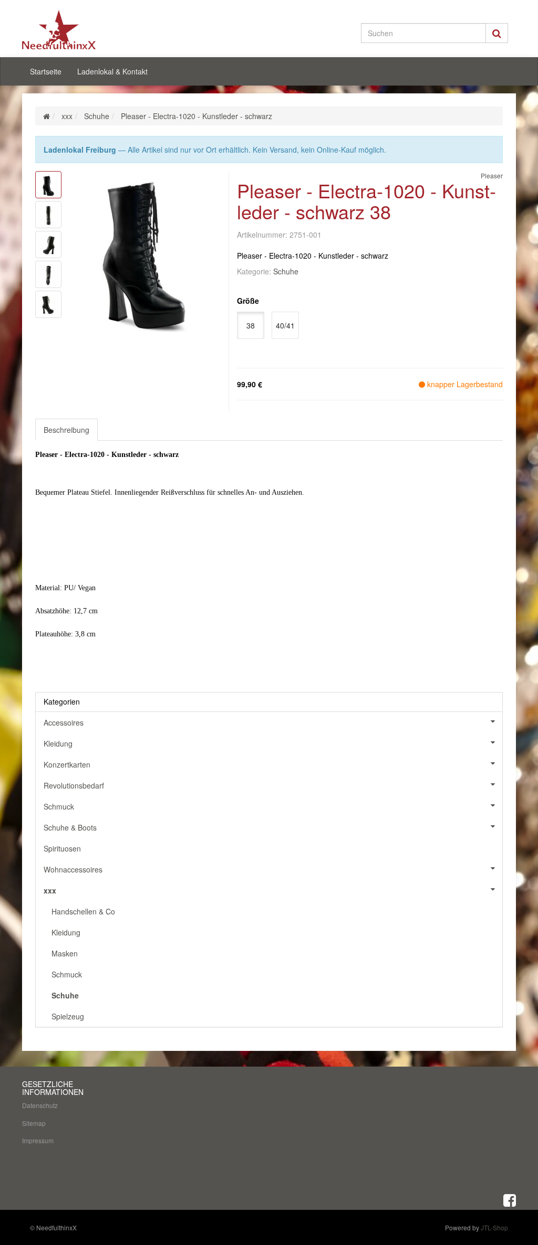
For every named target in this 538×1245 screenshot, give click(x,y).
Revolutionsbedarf (74, 785)
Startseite (45, 71)
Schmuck (59, 806)
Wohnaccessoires (73, 869)
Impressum (38, 1140)
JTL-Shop (494, 1227)
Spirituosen (62, 848)
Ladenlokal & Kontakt (112, 71)
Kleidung (58, 743)
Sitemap (34, 1123)
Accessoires (64, 722)
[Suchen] (496, 33)
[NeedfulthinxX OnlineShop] (99, 29)
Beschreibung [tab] (66, 429)
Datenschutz (40, 1105)
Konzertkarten (67, 764)
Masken (64, 953)
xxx (50, 890)
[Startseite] (46, 116)
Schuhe (285, 271)
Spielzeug (67, 1016)
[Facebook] (509, 1199)
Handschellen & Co (83, 911)
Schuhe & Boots (70, 827)
